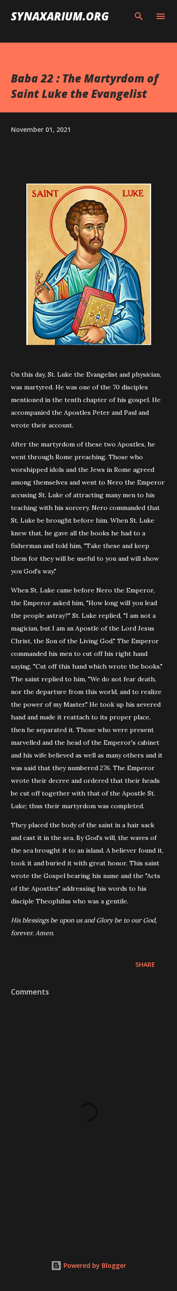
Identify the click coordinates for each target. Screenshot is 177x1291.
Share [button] (145, 964)
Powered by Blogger (94, 1265)
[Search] (138, 16)
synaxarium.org (60, 16)
